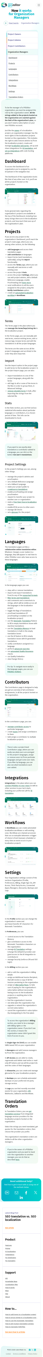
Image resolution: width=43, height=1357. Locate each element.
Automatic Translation (22, 621)
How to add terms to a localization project (20, 1314)
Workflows (12, 86)
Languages (13, 69)
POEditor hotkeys (14, 672)
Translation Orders (16, 97)
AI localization (10, 1251)
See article (9, 1228)
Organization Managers (18, 52)
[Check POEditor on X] (32, 1350)
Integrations (13, 80)
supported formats (30, 595)
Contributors (13, 75)
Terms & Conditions (19, 1354)
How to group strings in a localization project (21, 1318)
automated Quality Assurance (22, 651)
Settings (12, 91)
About (7, 1297)
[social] (26, 1192)
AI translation (28, 148)
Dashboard (13, 58)
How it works (10, 1288)
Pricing (7, 1248)
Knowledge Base (11, 1281)
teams (15, 732)
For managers (10, 1261)
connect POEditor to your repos (17, 786)
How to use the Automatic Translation (19, 1321)
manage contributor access (18, 727)
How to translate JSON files (15, 1327)
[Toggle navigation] (39, 5)
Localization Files (11, 1285)
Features (8, 1245)
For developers (10, 1258)
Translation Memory (21, 629)
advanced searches (22, 649)
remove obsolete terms (17, 391)
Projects (12, 63)
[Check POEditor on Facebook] (30, 1350)
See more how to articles (15, 1332)
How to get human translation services (19, 1324)
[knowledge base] (7, 1192)
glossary (15, 512)
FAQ (6, 1294)
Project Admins (14, 40)
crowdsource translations (17, 489)
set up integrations (12, 151)
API (29, 1091)
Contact (8, 1354)
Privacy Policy (32, 1354)
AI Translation (19, 949)
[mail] (16, 1192)
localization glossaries (20, 146)
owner (16, 131)
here (17, 1160)
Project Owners (14, 34)
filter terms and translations (18, 598)
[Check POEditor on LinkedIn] (35, 1350)
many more (26, 283)
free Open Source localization (25, 502)
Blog (7, 1291)
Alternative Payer (21, 985)
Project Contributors (16, 46)
